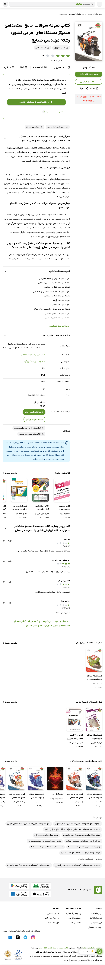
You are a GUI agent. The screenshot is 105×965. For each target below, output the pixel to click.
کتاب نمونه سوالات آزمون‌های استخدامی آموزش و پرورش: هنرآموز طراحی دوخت (94, 737)
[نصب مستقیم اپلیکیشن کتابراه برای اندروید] (41, 885)
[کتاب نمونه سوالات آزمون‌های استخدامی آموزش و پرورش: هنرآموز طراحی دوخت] (94, 719)
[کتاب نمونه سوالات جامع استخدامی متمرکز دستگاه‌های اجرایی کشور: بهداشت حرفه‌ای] (16, 778)
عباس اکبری (65, 513)
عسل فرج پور (39, 354)
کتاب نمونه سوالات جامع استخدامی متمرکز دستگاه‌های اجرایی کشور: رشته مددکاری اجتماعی (75, 796)
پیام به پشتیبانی (73, 913)
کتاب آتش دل (57, 794)
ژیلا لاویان (79, 802)
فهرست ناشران (53, 922)
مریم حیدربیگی (96, 742)
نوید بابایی (40, 802)
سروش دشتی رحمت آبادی (74, 742)
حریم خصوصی (96, 922)
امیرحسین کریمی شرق (40, 513)
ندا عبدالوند (97, 683)
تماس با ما (76, 922)
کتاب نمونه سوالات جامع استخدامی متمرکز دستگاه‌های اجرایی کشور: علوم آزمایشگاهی (94, 796)
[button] (88, 41)
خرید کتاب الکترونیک (88, 74)
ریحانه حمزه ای (19, 802)
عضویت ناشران (52, 913)
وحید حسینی (97, 802)
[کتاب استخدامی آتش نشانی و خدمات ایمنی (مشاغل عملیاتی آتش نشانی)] (40, 490)
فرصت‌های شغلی (95, 927)
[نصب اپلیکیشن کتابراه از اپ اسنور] (41, 894)
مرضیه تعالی (26, 354)
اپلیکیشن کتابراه (29, 88)
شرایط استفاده (96, 918)
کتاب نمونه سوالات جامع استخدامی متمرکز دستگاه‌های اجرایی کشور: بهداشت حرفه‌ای (17, 796)
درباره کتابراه (96, 913)
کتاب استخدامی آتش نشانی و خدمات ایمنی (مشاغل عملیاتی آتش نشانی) (42, 508)
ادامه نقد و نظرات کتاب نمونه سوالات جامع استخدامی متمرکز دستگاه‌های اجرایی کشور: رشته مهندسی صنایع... (42, 623)
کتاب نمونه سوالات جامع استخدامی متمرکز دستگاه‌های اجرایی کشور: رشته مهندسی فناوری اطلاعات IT (36, 796)
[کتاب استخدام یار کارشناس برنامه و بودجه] (19, 490)
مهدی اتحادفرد (21, 513)
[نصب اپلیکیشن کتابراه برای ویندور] (19, 894)
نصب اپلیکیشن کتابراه (90, 948)
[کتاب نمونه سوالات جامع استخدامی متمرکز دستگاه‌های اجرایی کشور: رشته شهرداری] (94, 660)
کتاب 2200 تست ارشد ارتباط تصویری (75, 737)
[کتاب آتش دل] (55, 778)
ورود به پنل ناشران (51, 918)
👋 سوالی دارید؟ (86, 951)
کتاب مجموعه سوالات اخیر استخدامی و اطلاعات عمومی (63, 508)
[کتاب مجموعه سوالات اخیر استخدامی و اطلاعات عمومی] (62, 490)
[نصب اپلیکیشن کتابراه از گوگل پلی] (19, 885)
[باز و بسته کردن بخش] (5, 139)
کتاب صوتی (64, 948)
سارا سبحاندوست (56, 798)
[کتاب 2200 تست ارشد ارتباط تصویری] (74, 719)
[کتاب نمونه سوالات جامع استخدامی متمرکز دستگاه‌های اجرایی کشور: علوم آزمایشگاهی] (94, 778)
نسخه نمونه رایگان (88, 81)
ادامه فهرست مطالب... (59, 326)
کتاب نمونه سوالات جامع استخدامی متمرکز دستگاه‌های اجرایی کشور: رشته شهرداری (94, 678)
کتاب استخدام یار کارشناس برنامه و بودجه (20, 508)
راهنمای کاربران (74, 918)
